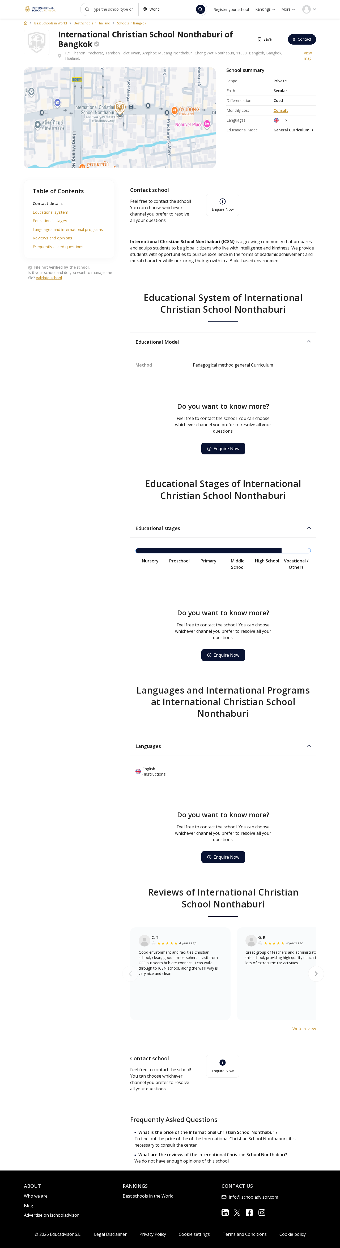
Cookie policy (292, 1234)
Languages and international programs (68, 229)
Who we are (36, 1196)
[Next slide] (316, 974)
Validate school (49, 277)
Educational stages (50, 220)
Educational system (50, 212)
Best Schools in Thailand (92, 23)
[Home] (25, 23)
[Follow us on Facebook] (249, 1212)
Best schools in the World (148, 1196)
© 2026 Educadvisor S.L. (58, 1234)
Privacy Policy (152, 1234)
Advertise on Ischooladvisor (51, 1215)
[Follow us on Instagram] (261, 1212)
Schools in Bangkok (131, 23)
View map (308, 55)
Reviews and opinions (52, 237)
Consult (281, 110)
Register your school (231, 9)
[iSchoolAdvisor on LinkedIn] (225, 1212)
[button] (223, 342)
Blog (28, 1205)
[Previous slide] (130, 974)
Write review (304, 1028)
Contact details (48, 203)
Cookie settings (194, 1234)
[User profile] (309, 9)
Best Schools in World (50, 23)
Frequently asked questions (58, 246)
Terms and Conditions (245, 1234)
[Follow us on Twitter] (237, 1212)
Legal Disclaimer (110, 1234)
